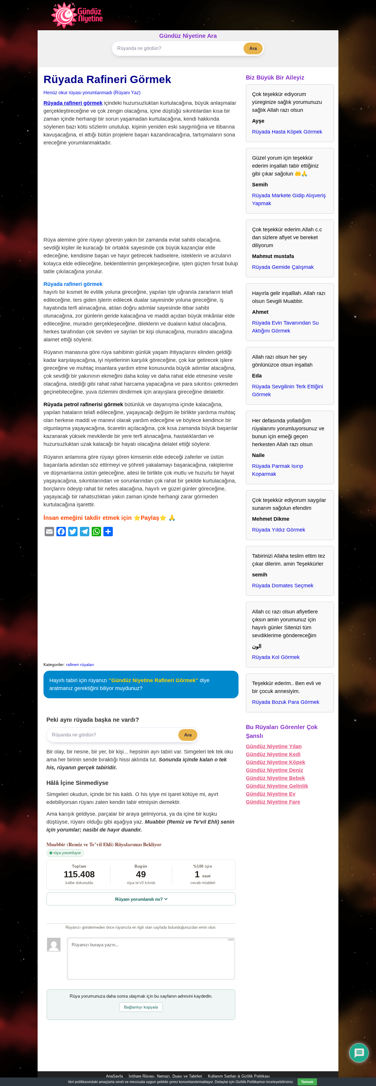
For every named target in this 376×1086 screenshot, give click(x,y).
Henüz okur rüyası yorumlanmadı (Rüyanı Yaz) (91, 92)
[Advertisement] (141, 192)
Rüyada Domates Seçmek (282, 585)
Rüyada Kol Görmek (276, 657)
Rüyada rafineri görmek (73, 103)
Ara (253, 48)
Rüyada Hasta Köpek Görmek (287, 132)
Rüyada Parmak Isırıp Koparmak (277, 470)
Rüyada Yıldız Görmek (278, 530)
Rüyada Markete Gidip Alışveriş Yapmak (289, 199)
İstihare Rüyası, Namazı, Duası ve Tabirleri (165, 1076)
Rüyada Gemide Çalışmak (283, 267)
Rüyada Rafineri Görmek (107, 79)
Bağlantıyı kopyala (141, 1007)
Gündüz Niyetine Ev (271, 794)
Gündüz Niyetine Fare (273, 802)
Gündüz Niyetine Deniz (274, 770)
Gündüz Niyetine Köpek (275, 762)
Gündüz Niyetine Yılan (274, 746)
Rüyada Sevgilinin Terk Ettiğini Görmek (287, 390)
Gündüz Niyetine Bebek (275, 778)
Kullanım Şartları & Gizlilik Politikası (239, 1076)
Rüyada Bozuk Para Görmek (285, 702)
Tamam (307, 1082)
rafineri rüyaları (80, 664)
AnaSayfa (114, 1076)
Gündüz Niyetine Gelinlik (277, 786)
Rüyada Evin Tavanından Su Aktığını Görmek (285, 327)
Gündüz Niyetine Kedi (273, 754)
